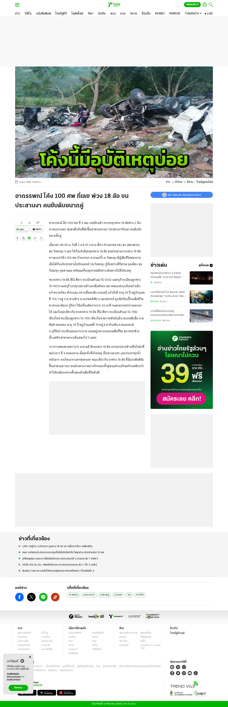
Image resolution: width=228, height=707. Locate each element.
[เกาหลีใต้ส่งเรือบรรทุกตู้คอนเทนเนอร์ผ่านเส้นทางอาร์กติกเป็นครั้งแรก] (201, 315)
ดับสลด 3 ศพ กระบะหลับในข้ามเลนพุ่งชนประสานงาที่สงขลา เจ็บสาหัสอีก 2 (58, 571)
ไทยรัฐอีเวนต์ (177, 633)
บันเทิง (95, 637)
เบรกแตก (118, 595)
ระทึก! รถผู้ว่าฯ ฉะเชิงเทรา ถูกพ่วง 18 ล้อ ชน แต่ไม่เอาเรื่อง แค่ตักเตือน (57, 546)
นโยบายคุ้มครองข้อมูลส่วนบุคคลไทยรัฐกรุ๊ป (140, 666)
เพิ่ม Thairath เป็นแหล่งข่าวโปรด (184, 195)
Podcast (73, 649)
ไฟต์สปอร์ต (145, 637)
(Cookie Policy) (13, 680)
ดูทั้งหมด (204, 265)
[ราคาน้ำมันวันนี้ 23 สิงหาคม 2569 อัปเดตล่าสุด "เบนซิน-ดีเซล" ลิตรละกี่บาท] (201, 296)
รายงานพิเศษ (75, 633)
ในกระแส (154, 301)
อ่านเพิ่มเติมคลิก (14, 675)
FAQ (98, 666)
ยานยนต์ (46, 645)
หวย (94, 641)
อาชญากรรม (24, 645)
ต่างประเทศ (156, 321)
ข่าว (168, 182)
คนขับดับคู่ (104, 595)
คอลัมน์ (72, 637)
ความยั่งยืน (47, 649)
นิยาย (71, 645)
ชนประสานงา (89, 595)
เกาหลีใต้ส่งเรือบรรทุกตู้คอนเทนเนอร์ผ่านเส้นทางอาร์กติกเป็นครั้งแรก (167, 313)
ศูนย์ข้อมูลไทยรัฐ (85, 666)
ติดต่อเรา (52, 670)
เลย (129, 595)
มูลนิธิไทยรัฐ (68, 666)
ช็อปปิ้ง (174, 628)
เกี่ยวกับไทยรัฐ (52, 666)
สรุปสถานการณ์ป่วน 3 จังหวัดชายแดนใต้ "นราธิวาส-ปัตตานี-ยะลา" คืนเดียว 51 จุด (166, 275)
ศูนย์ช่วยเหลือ (109, 666)
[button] (17, 238)
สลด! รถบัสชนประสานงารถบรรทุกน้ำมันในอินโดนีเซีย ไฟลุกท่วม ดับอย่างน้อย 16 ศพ (63, 552)
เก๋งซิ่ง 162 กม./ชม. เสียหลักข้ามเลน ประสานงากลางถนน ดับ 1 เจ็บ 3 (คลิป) (59, 564)
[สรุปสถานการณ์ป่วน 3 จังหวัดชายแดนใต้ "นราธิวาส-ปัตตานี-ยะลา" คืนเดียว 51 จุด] (201, 277)
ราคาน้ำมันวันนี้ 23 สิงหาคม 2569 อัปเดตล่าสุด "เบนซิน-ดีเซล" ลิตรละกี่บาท (168, 294)
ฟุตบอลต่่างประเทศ (128, 633)
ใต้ (151, 282)
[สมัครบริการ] (182, 370)
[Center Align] (30, 657)
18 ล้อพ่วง (73, 595)
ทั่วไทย (178, 182)
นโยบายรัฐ (23, 641)
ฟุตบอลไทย (145, 633)
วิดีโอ (94, 645)
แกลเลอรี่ (123, 645)
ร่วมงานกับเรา (36, 666)
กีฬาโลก (123, 641)
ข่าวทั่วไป (140, 595)
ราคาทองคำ (24, 649)
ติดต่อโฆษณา (66, 670)
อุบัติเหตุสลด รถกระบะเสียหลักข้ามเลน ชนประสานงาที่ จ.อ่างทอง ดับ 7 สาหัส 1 (60, 558)
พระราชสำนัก (24, 633)
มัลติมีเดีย (73, 653)
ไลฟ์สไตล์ (96, 649)
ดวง (71, 641)
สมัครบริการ (192, 4)
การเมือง (46, 637)
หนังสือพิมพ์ (98, 633)
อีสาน (190, 182)
